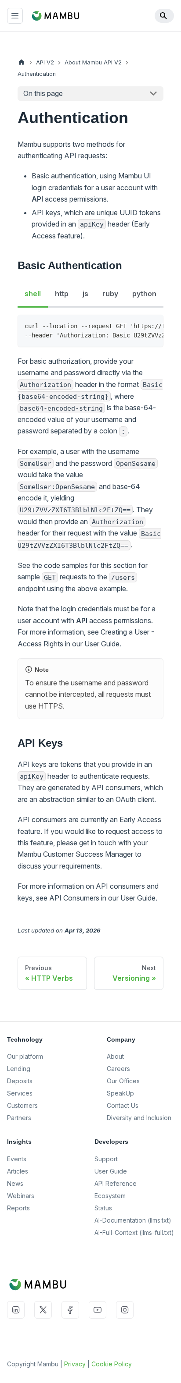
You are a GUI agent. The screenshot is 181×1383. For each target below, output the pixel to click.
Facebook (70, 1310)
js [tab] (85, 293)
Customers (22, 1105)
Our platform (25, 1056)
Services (20, 1093)
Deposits (20, 1081)
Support (106, 1159)
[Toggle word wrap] (136, 325)
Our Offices (123, 1081)
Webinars (20, 1195)
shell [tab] (33, 293)
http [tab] (62, 293)
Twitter (43, 1310)
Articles (17, 1171)
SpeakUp (120, 1093)
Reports (18, 1208)
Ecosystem (110, 1195)
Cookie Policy (111, 1364)
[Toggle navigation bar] (15, 16)
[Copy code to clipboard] (152, 325)
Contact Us (122, 1105)
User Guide (110, 1171)
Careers (118, 1068)
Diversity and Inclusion (139, 1117)
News (15, 1183)
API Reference (115, 1183)
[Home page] (21, 62)
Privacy (75, 1364)
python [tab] (144, 293)
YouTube (97, 1310)
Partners (19, 1117)
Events (16, 1159)
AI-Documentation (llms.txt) (132, 1220)
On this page (43, 93)
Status (103, 1208)
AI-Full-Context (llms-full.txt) (134, 1232)
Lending (18, 1068)
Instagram (125, 1310)
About (115, 1056)
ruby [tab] (110, 293)
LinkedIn (16, 1310)
